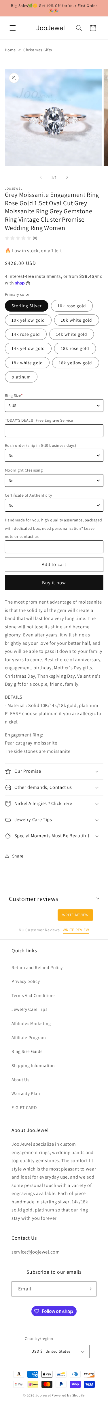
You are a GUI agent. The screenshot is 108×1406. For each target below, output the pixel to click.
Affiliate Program (29, 1037)
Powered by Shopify (68, 1395)
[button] (13, 28)
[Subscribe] (89, 1288)
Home (10, 49)
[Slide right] (67, 177)
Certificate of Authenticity (28, 495)
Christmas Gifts (37, 49)
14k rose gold (26, 334)
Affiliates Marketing (31, 1023)
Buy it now (54, 582)
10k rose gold (72, 305)
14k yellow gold (28, 348)
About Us (20, 1079)
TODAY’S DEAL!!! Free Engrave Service (39, 420)
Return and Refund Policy (37, 967)
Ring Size (14, 395)
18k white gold (27, 362)
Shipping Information (33, 1065)
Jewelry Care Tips (29, 1009)
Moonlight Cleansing (24, 470)
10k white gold (76, 320)
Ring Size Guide (27, 1051)
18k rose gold (75, 348)
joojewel (43, 1395)
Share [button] (18, 856)
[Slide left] (40, 177)
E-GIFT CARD (24, 1107)
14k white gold (71, 334)
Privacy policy (26, 981)
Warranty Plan (26, 1093)
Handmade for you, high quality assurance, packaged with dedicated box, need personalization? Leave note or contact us (53, 528)
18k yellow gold (75, 362)
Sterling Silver (27, 305)
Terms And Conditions (33, 995)
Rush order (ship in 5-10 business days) (40, 445)
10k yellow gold (28, 320)
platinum (21, 377)
